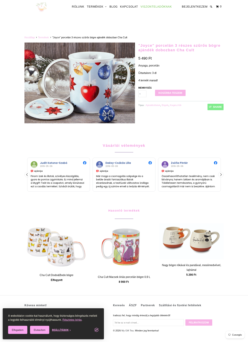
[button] (220, 174)
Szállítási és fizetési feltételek (180, 305)
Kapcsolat (129, 6)
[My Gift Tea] (41, 7)
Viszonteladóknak (156, 6)
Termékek (96, 6)
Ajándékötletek (153, 105)
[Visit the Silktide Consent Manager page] (96, 330)
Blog (113, 6)
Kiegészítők (176, 105)
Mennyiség (145, 88)
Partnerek (148, 305)
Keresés (119, 305)
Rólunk (78, 6)
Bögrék (165, 105)
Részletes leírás (72, 320)
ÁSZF (133, 305)
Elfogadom (18, 330)
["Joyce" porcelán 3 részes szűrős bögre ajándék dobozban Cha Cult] (79, 83)
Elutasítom (40, 330)
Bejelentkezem (195, 6)
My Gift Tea (127, 330)
